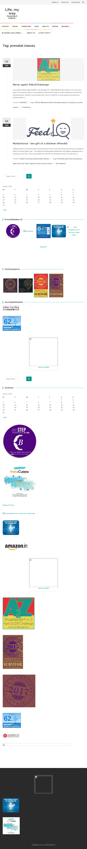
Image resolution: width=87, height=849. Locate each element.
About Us (55, 2)
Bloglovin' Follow (8, 505)
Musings (65, 26)
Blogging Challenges (11, 33)
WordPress (51, 845)
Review (55, 26)
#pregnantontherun (61, 102)
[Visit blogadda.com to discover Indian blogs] (19, 513)
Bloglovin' (43, 247)
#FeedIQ (61, 159)
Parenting (26, 26)
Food (36, 26)
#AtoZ (37, 102)
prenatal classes (46, 163)
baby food (16, 163)
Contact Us (65, 2)
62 (7, 321)
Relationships (38, 159)
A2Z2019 (5, 26)
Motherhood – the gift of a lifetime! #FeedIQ (40, 143)
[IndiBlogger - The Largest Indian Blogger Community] (11, 527)
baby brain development (73, 159)
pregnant (72, 102)
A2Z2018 (23, 102)
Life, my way (12, 11)
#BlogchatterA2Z (47, 102)
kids (38, 163)
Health (45, 26)
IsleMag (35, 845)
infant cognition (30, 163)
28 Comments (61, 163)
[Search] (29, 176)
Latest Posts (75, 2)
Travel (15, 26)
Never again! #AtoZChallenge (31, 84)
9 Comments (26, 107)
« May (5, 210)
